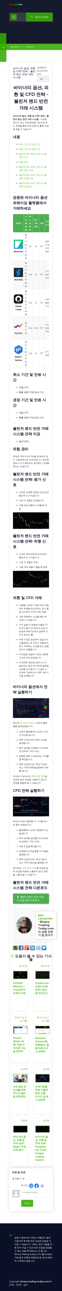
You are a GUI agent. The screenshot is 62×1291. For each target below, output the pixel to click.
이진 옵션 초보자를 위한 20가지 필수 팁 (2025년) (19, 1091)
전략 (24, 1120)
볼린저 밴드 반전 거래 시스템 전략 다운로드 (30, 898)
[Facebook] (21, 947)
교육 (24, 1069)
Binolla (37, 821)
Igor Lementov (45, 917)
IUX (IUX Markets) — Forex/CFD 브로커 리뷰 (19, 988)
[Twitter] (44, 947)
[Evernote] (15, 947)
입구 (25, 1284)
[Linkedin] (32, 947)
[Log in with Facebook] (36, 1186)
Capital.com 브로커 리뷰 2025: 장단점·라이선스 (42, 988)
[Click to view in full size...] (31, 528)
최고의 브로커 (41, 17)
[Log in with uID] (31, 1186)
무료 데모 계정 (38, 776)
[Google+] (26, 947)
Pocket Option (27, 723)
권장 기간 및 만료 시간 (29, 149)
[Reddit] (38, 947)
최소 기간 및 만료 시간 (29, 144)
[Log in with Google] (42, 1186)
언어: (39, 74)
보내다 (27, 1203)
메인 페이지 (15, 47)
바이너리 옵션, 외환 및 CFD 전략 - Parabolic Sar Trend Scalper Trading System (41, 1148)
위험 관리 (23, 162)
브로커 (23, 966)
